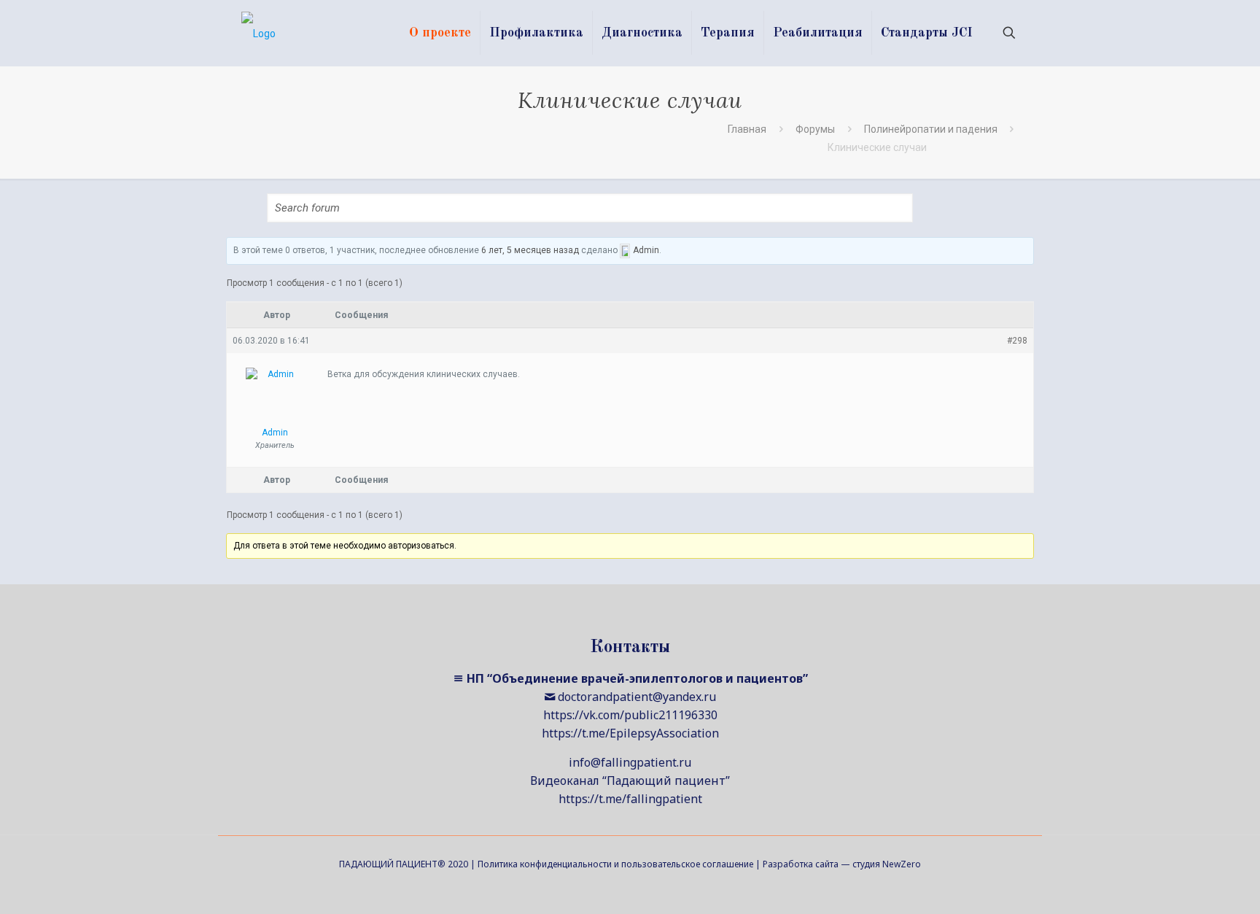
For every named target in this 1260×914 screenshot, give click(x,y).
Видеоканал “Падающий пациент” (630, 780)
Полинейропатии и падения (931, 129)
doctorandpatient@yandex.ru (637, 697)
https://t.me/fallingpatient (630, 799)
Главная (747, 129)
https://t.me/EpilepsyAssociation (630, 733)
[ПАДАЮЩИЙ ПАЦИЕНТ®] (258, 33)
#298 (1017, 341)
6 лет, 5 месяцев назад (530, 250)
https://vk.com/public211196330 (630, 715)
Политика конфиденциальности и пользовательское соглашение (615, 864)
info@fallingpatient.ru (630, 762)
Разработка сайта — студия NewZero (842, 864)
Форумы (815, 129)
